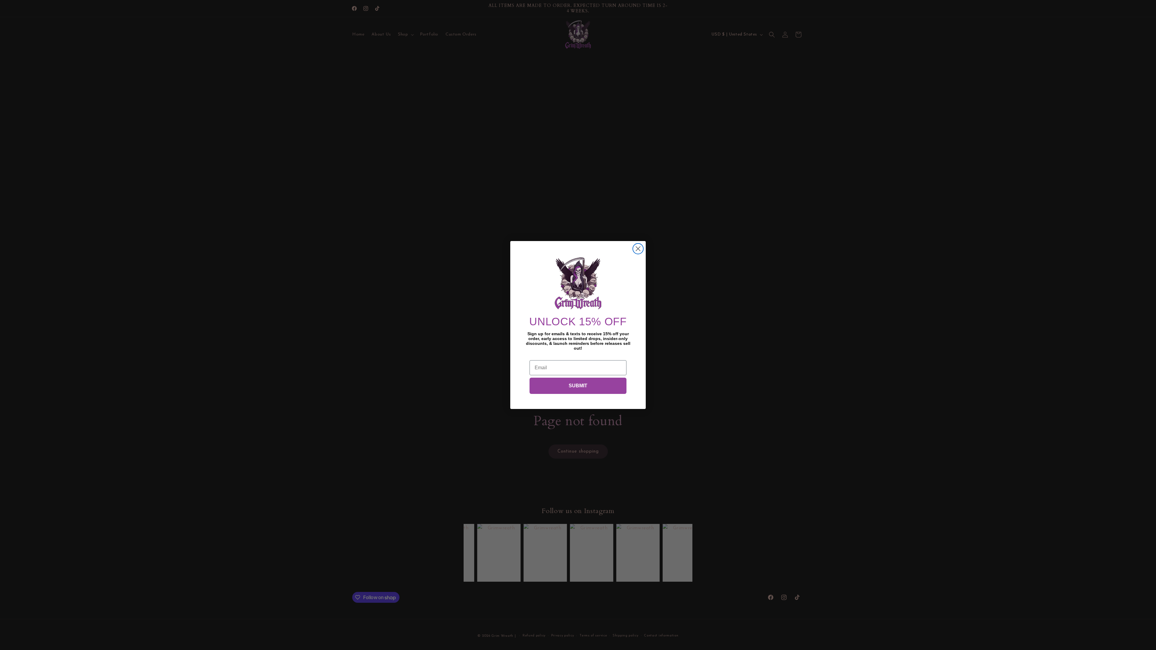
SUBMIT (578, 385)
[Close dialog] (638, 248)
